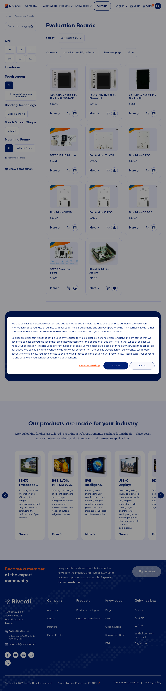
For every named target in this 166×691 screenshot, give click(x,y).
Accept (116, 365)
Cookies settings (89, 365)
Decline (142, 365)
